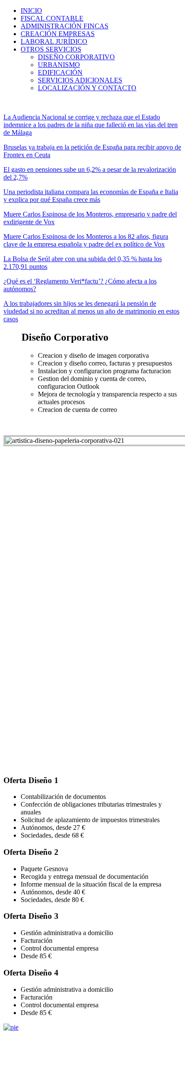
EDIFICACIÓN (60, 72)
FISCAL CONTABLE (52, 18)
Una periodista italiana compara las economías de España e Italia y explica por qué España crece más (90, 195)
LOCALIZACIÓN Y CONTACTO (87, 87)
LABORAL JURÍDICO (54, 41)
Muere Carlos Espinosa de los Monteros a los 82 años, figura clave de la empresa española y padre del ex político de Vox (85, 240)
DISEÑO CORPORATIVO (76, 57)
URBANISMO (59, 64)
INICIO (31, 10)
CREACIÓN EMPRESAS (58, 33)
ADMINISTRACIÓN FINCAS (64, 26)
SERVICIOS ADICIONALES (80, 80)
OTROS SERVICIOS (51, 49)
